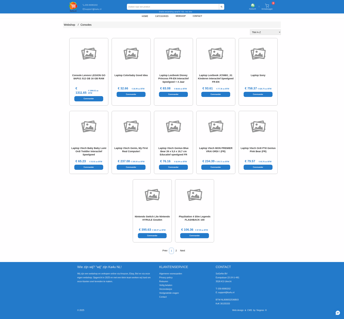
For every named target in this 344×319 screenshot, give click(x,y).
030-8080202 (91, 5)
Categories (162, 16)
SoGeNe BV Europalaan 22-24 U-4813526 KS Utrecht (227, 277)
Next (182, 250)
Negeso (260, 310)
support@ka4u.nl (93, 9)
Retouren (163, 281)
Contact (197, 16)
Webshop (181, 16)
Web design (238, 310)
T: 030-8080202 (223, 289)
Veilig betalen (165, 285)
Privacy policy (166, 277)
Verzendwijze (165, 289)
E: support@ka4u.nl (225, 292)
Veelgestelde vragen (169, 293)
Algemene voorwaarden (170, 273)
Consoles (86, 24)
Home (145, 16)
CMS (249, 310)
